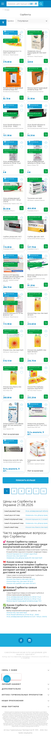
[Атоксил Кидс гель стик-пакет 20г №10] (37, 302)
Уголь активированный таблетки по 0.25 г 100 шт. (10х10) (12, 200)
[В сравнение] (21, 32)
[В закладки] (21, 37)
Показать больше (25, 480)
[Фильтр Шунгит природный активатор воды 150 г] (37, 77)
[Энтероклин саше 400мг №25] (37, 449)
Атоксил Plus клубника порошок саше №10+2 (35, 387)
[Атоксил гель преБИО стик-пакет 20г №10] (37, 339)
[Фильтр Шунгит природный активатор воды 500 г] (13, 77)
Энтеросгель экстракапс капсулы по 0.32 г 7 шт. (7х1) (37, 424)
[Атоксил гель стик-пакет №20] (13, 339)
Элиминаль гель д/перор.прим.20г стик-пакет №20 (36, 52)
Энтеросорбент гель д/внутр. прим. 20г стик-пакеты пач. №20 (13, 425)
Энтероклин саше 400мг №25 (36, 461)
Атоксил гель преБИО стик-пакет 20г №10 (36, 351)
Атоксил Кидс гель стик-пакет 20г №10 (37, 314)
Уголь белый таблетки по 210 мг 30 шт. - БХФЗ (12, 125)
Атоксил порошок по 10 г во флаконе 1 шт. (13, 314)
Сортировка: (9, 21)
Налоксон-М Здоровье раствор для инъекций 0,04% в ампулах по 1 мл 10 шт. (13, 276)
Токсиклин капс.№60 (34, 198)
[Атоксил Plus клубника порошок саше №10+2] (37, 376)
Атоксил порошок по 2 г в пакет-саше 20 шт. (12, 52)
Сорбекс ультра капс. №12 (12, 236)
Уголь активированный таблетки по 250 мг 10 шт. (12, 162)
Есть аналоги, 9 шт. (35, 433)
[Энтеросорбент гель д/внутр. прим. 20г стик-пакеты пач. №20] (13, 412)
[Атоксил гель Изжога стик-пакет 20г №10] (13, 376)
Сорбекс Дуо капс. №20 (35, 236)
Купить (21, 61)
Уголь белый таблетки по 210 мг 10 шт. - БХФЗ (36, 125)
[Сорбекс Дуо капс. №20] (37, 225)
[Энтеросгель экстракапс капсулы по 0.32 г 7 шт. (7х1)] (37, 412)
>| (43, 491)
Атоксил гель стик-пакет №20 (13, 350)
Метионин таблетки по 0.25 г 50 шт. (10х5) (37, 275)
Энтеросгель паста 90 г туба (13, 460)
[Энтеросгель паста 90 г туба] (13, 449)
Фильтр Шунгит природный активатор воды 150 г (37, 88)
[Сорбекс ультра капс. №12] (13, 225)
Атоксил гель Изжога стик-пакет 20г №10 (12, 387)
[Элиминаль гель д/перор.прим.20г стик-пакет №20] (37, 40)
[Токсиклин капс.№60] (37, 187)
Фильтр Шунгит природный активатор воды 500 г (13, 88)
